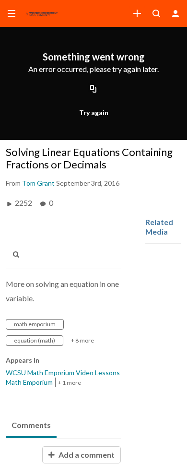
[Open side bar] (11, 13)
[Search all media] (156, 13)
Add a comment (86, 454)
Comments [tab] (31, 424)
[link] (137, 13)
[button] (19, 255)
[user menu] (175, 13)
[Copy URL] (93, 89)
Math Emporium (29, 382)
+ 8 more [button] (82, 340)
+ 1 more (69, 382)
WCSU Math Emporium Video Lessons (63, 372)
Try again (93, 112)
